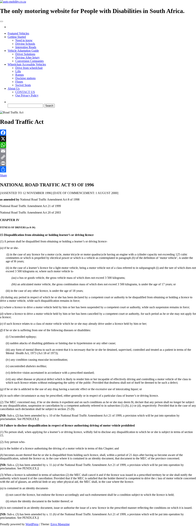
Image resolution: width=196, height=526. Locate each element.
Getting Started (17, 36)
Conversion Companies (29, 61)
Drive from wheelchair (29, 67)
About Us (14, 88)
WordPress (31, 524)
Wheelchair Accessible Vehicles (27, 64)
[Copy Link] (98, 157)
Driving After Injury (27, 57)
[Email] (98, 151)
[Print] (98, 163)
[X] (98, 139)
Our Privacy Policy (26, 95)
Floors (19, 81)
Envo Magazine (60, 524)
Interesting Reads (25, 47)
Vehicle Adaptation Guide (23, 50)
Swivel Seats (23, 85)
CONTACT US (25, 92)
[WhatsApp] (98, 145)
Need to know (24, 40)
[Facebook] (98, 133)
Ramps (19, 74)
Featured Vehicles (18, 33)
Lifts (18, 71)
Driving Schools (25, 43)
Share (3, 175)
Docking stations (25, 78)
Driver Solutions (25, 54)
